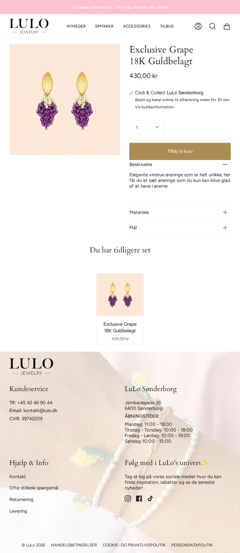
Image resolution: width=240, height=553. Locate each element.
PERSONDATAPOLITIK (192, 545)
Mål (133, 227)
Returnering (21, 499)
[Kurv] (227, 26)
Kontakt (17, 476)
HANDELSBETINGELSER (74, 545)
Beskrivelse (140, 164)
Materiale (139, 212)
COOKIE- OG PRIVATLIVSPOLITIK (134, 545)
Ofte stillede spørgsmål (33, 488)
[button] (104, 26)
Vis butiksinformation (154, 107)
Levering (18, 511)
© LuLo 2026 (33, 545)
